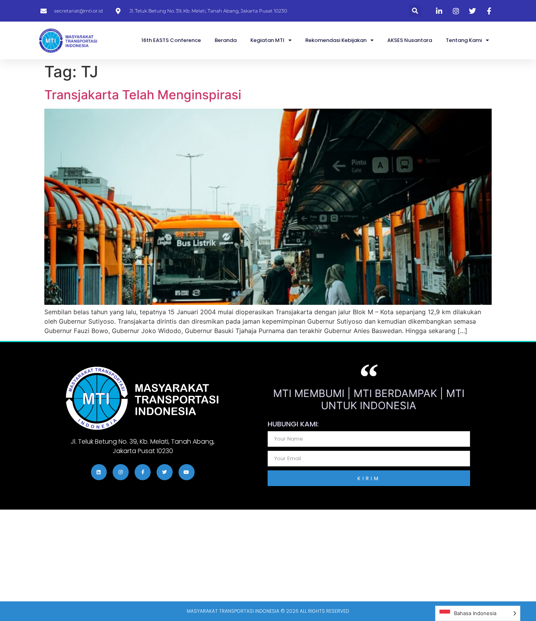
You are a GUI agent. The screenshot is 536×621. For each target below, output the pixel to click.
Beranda (226, 40)
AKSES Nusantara (409, 40)
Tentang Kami (464, 40)
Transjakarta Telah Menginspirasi (142, 94)
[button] (415, 11)
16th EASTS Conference (171, 40)
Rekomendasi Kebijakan (335, 40)
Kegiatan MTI (267, 40)
